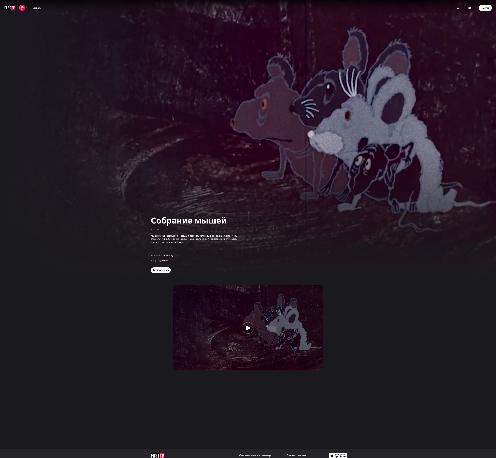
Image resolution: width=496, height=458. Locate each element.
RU (469, 7)
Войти (485, 7)
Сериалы (37, 7)
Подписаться (163, 270)
